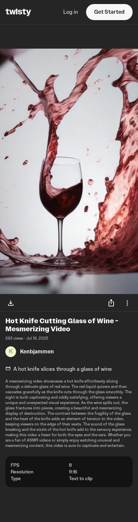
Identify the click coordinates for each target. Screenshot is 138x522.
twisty (18, 12)
